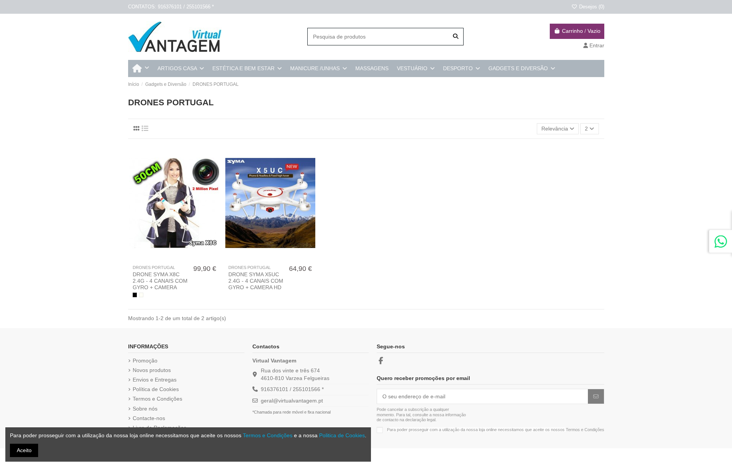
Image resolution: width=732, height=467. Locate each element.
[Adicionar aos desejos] (168, 258)
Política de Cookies (156, 389)
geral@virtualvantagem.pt (292, 401)
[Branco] (141, 295)
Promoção (145, 360)
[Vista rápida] (179, 258)
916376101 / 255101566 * (292, 389)
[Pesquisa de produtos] (456, 36)
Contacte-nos (149, 418)
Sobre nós (145, 409)
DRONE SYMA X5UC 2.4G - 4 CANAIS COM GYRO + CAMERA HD (255, 280)
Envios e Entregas (155, 380)
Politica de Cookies (342, 435)
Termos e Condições (157, 399)
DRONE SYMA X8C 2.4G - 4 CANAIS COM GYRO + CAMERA (160, 280)
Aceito (24, 450)
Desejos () (591, 7)
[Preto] (135, 295)
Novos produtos (152, 370)
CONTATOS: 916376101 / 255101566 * (171, 7)
